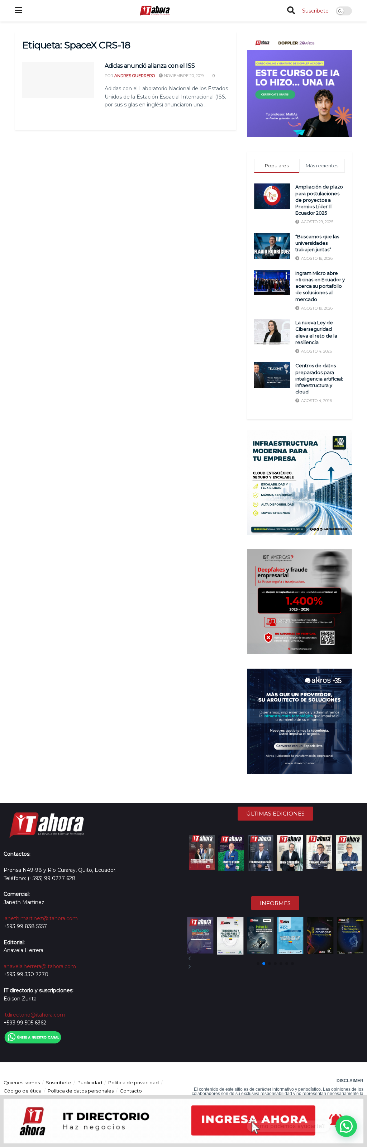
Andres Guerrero (134, 75)
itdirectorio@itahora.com (34, 1015)
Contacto (131, 1091)
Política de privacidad (133, 1082)
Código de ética (23, 1091)
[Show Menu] (18, 10)
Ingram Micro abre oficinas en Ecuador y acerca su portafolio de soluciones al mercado (320, 286)
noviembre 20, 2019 (183, 75)
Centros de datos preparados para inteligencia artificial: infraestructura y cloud (319, 379)
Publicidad (89, 1082)
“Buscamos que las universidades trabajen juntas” (317, 243)
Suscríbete (315, 11)
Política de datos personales (81, 1091)
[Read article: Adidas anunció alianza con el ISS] (58, 80)
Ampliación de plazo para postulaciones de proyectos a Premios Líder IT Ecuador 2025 (319, 200)
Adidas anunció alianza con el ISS (150, 65)
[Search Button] (291, 10)
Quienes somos (22, 1082)
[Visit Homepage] (154, 11)
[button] (275, 958)
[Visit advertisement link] (299, 84)
